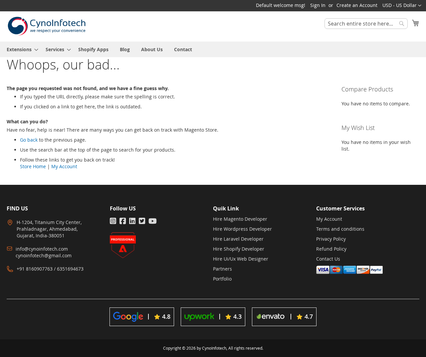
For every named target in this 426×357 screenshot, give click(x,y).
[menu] (213, 49)
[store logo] (47, 26)
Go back (29, 140)
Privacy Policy (331, 239)
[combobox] (366, 23)
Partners (222, 269)
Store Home (33, 166)
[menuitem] (20, 49)
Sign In (317, 5)
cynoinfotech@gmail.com (44, 255)
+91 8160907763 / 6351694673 (50, 269)
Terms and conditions (340, 229)
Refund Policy (331, 249)
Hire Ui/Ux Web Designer (240, 259)
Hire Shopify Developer (238, 249)
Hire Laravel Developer (238, 239)
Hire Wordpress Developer (242, 229)
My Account (64, 166)
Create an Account (356, 5)
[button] (401, 5)
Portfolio (222, 279)
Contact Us (328, 259)
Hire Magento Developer (240, 219)
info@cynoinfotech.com (42, 249)
